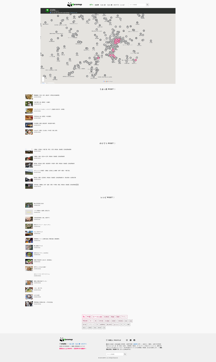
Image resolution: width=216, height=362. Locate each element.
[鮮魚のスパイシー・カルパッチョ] (29, 226)
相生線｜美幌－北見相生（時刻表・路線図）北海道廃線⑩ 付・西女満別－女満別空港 (55, 177)
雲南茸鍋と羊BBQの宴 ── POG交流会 (43, 302)
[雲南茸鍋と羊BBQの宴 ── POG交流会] (29, 304)
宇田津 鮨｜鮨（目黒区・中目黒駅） (43, 116)
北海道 (106, 317)
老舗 (130, 321)
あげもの (116, 324)
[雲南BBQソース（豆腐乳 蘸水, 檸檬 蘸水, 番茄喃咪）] (29, 240)
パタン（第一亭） (38, 288)
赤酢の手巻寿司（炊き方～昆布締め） (43, 260)
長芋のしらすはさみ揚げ (40, 267)
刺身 (126, 321)
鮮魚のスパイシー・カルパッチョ (42, 224)
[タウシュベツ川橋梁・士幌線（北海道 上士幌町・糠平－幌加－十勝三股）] (29, 172)
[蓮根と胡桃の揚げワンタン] (29, 283)
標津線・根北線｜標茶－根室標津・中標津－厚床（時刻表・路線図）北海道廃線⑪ (54, 163)
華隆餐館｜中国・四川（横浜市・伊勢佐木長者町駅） (47, 95)
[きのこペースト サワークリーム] (29, 276)
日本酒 (101, 321)
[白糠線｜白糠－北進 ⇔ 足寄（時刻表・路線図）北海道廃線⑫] (29, 158)
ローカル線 (97, 317)
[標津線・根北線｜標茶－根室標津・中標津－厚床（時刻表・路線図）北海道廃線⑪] (29, 165)
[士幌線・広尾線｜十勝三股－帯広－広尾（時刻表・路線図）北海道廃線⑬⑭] (29, 151)
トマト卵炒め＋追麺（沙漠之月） (42, 210)
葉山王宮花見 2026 (39, 203)
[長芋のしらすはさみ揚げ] (29, 269)
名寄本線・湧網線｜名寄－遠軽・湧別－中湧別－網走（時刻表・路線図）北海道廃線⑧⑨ (56, 184)
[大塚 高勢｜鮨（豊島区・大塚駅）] (29, 104)
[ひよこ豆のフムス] (29, 233)
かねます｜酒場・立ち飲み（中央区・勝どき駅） (46, 130)
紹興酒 (90, 327)
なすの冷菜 (36, 295)
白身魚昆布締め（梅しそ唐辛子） (42, 217)
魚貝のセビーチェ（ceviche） (41, 253)
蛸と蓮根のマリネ (38, 245)
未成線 (107, 321)
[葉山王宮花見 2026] (29, 205)
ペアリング (91, 324)
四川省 (84, 324)
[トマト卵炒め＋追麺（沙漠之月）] (29, 212)
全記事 (97, 5)
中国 (89, 317)
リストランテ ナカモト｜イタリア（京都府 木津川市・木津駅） (49, 109)
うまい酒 (109, 5)
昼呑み (84, 327)
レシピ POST (107, 197)
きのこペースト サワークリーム (42, 274)
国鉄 (118, 317)
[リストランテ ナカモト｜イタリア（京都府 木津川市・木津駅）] (29, 111)
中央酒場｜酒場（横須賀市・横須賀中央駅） (45, 123)
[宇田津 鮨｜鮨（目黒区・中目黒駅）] (29, 118)
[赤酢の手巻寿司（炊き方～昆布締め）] (29, 262)
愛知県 (99, 327)
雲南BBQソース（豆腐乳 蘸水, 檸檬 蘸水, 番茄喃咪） (47, 238)
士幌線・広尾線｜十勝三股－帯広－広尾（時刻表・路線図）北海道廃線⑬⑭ (52, 149)
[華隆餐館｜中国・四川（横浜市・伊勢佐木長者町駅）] (29, 97)
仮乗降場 (102, 324)
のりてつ (116, 5)
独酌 (128, 324)
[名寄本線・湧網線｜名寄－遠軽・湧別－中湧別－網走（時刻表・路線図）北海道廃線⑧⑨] (29, 186)
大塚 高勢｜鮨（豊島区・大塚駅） (42, 102)
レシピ (122, 5)
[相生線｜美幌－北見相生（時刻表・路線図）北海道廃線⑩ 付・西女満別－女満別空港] (29, 179)
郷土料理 (109, 324)
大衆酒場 (120, 321)
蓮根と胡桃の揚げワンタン (40, 281)
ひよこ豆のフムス (38, 231)
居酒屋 (113, 321)
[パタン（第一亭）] (29, 290)
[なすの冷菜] (29, 297)
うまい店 (103, 5)
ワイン (124, 317)
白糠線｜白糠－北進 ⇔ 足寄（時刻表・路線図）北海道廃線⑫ (49, 156)
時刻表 (85, 321)
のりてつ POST (107, 143)
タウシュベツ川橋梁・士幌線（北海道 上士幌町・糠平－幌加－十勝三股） (52, 170)
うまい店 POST (107, 89)
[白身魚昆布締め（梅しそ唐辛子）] (29, 219)
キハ (91, 321)
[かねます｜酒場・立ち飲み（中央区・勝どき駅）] (29, 132)
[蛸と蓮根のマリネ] (29, 247)
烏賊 (95, 327)
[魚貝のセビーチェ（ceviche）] (29, 255)
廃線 (112, 317)
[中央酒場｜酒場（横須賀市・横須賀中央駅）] (29, 125)
